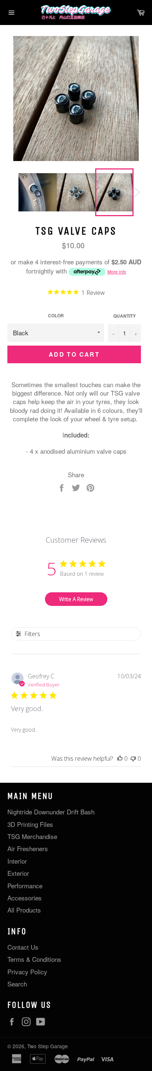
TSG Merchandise (32, 836)
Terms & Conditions (34, 959)
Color (56, 316)
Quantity (124, 316)
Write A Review (76, 599)
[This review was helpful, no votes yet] (119, 758)
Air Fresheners (27, 848)
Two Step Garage (47, 1046)
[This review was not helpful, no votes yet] (133, 758)
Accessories (24, 897)
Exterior (18, 873)
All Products (24, 909)
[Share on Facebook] (62, 487)
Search (17, 983)
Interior (17, 860)
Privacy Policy (27, 971)
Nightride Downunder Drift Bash (50, 811)
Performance (24, 885)
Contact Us (22, 947)
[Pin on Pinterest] (90, 487)
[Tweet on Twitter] (77, 487)
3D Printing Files (30, 824)
